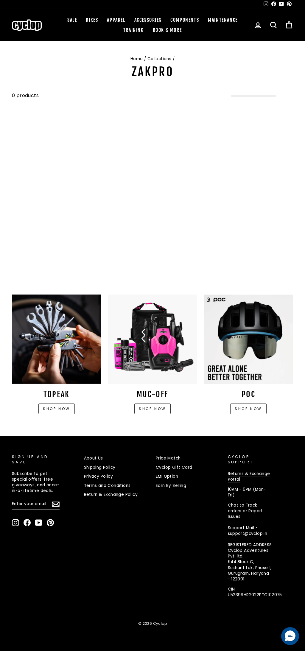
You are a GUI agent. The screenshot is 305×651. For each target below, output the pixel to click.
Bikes (92, 20)
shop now (248, 408)
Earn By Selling (171, 485)
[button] (290, 636)
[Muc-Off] (152, 339)
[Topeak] (56, 339)
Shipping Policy (100, 467)
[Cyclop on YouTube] (38, 522)
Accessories (148, 20)
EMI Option (167, 476)
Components (184, 20)
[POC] (248, 339)
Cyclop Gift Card (174, 467)
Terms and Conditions (107, 485)
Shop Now (152, 408)
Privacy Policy (98, 476)
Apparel (116, 20)
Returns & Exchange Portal (249, 476)
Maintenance (223, 20)
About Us (93, 458)
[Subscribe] (56, 504)
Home (136, 59)
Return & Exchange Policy (111, 494)
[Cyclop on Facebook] (27, 522)
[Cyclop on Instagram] (15, 522)
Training (133, 30)
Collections (159, 59)
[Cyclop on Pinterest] (50, 522)
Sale (72, 20)
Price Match (168, 458)
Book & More (167, 30)
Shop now (56, 408)
